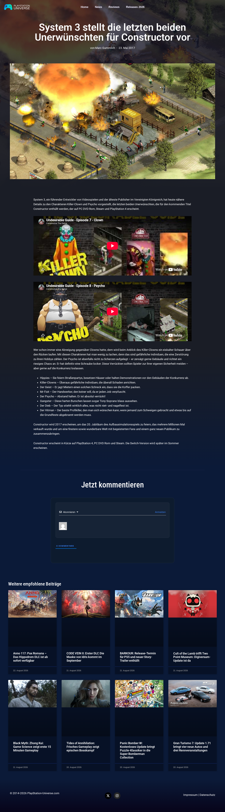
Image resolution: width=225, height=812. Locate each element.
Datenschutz (207, 794)
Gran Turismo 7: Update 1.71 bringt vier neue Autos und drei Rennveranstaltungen (192, 746)
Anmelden (160, 512)
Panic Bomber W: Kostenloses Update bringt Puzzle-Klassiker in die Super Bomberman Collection (137, 750)
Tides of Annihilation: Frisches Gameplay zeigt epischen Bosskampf (83, 746)
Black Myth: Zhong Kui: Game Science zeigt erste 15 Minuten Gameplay (32, 746)
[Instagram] (117, 795)
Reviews (114, 7)
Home (84, 7)
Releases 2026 (135, 7)
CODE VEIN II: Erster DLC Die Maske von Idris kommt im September (85, 657)
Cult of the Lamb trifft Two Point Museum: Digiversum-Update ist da (192, 657)
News (98, 7)
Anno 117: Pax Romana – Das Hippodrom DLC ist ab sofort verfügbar (30, 657)
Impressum (190, 794)
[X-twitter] (108, 795)
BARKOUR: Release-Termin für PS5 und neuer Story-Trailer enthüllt (138, 657)
